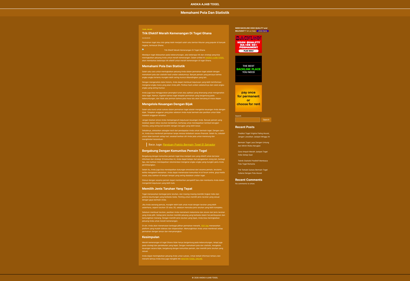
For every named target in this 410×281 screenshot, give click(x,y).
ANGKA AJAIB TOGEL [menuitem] (214, 58)
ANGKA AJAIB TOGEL (208, 278)
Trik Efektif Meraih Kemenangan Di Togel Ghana (177, 33)
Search (238, 116)
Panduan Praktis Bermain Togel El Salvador (189, 144)
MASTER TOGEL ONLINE (191, 259)
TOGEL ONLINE (147, 29)
